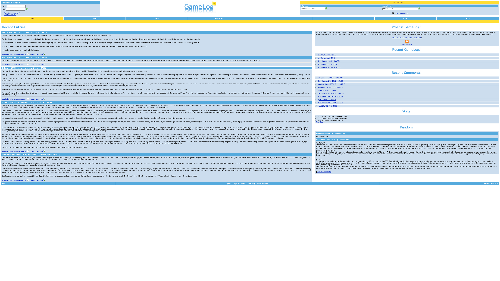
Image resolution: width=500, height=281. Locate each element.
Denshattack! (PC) (8, 102)
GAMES (94, 18)
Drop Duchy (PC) (329, 61)
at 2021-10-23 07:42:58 (330, 87)
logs (235, 184)
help (253, 184)
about (249, 184)
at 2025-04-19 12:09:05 (331, 78)
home (4, 184)
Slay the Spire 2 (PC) (9, 32)
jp (22, 32)
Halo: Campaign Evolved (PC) (13, 155)
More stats (319, 122)
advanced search (401, 13)
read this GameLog (324, 172)
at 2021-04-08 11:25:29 (327, 90)
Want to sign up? (10, 15)
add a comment (37, 54)
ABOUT (405, 18)
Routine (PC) (327, 64)
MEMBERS (219, 18)
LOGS (157, 18)
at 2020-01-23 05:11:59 (331, 93)
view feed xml (407, 44)
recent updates (262, 184)
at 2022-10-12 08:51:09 (330, 81)
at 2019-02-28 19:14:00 (330, 103)
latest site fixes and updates (402, 38)
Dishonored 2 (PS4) (9, 68)
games (229, 184)
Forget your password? (12, 13)
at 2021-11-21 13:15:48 (331, 84)
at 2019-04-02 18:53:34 (327, 100)
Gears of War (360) (323, 133)
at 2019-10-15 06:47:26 (330, 97)
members (241, 184)
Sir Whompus (340, 133)
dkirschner (24, 102)
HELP (468, 18)
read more (417, 38)
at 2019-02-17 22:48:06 (328, 106)
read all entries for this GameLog (14, 54)
